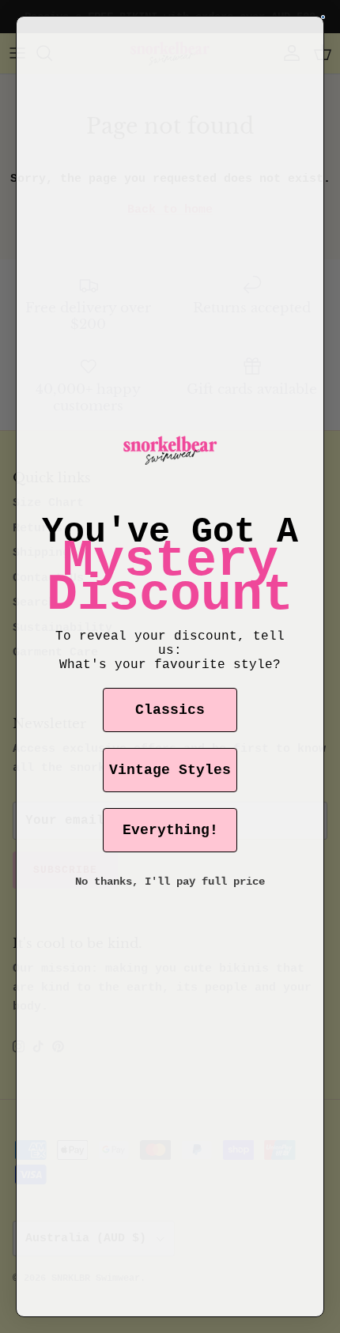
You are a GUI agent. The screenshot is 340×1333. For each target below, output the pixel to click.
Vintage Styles (170, 770)
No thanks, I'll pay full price (170, 881)
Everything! (170, 830)
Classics (170, 710)
